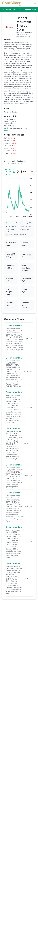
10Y (10, 174)
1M (13, 169)
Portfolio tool (6, 9)
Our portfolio (17, 9)
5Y (6, 174)
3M (6, 172)
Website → (8, 130)
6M (10, 172)
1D (6, 169)
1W (10, 169)
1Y (14, 172)
